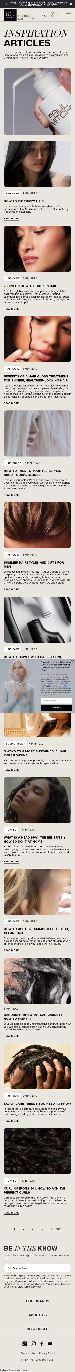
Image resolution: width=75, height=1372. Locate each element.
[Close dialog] (72, 661)
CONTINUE (56, 708)
